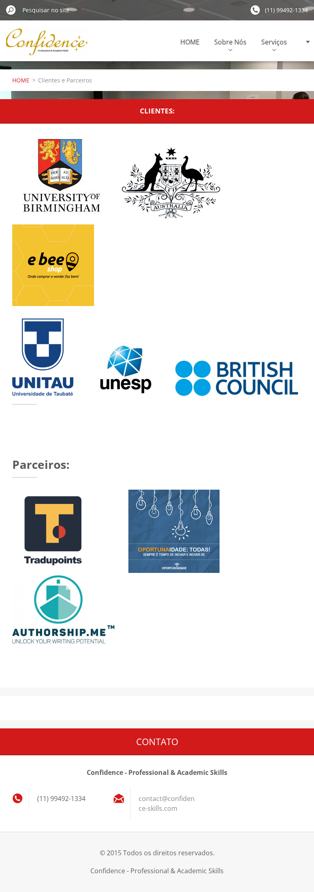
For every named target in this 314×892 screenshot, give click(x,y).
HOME (190, 42)
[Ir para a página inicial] (47, 46)
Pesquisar (11, 9)
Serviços (274, 42)
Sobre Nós (230, 42)
